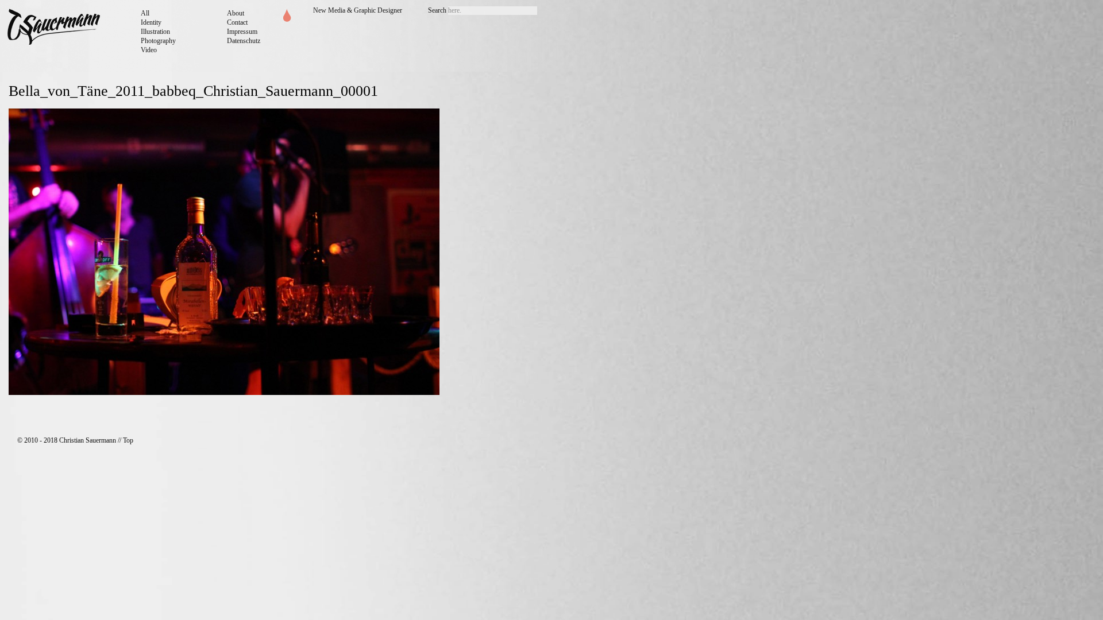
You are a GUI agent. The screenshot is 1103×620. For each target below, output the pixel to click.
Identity (151, 22)
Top (128, 440)
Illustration (155, 32)
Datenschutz (243, 41)
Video (149, 50)
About (235, 13)
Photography (158, 41)
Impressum (242, 32)
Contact (237, 22)
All (145, 13)
